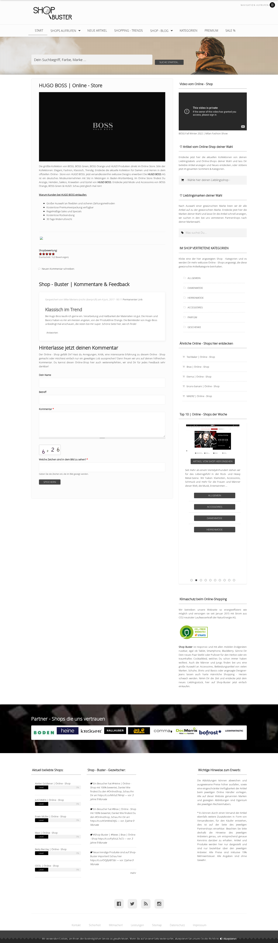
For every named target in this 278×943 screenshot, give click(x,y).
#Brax (115, 809)
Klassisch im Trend (63, 309)
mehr (133, 873)
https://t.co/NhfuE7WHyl (111, 795)
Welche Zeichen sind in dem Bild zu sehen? (63, 459)
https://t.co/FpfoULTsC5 (111, 838)
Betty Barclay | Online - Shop (51, 849)
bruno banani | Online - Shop (203, 386)
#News (114, 834)
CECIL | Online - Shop (47, 865)
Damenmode (195, 288)
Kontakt (76, 925)
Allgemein (194, 278)
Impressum (199, 925)
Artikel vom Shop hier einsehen (212, 461)
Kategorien (188, 30)
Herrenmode (196, 297)
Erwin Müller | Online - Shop (50, 816)
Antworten (52, 332)
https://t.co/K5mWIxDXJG (103, 820)
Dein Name (45, 375)
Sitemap (157, 925)
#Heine (116, 783)
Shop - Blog (157, 30)
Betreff (42, 392)
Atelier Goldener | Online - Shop (53, 783)
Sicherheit (95, 925)
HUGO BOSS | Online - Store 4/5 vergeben (50, 253)
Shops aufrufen (61, 30)
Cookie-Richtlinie (209, 938)
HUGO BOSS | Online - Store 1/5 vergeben (40, 253)
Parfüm (192, 317)
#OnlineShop (114, 791)
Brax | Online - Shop (198, 366)
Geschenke (194, 327)
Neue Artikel (97, 30)
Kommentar (46, 409)
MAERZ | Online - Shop (199, 396)
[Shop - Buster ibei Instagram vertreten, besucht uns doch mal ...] (159, 904)
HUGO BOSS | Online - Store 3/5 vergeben (47, 253)
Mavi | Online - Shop (46, 832)
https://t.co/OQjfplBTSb (103, 860)
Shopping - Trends (128, 30)
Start (39, 30)
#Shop (96, 834)
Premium (211, 30)
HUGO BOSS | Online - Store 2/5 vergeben (43, 253)
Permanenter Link (132, 299)
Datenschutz (177, 925)
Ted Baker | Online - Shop (201, 357)
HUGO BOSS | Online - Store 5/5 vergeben (53, 253)
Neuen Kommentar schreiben (58, 268)
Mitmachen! (116, 925)
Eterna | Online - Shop (199, 376)
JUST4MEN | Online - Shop (49, 800)
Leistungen (137, 925)
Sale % (230, 30)
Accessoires (195, 307)
